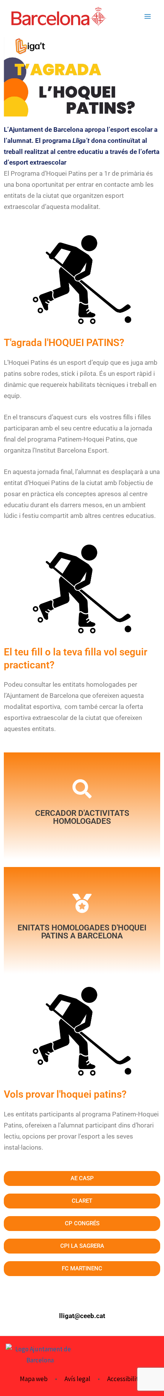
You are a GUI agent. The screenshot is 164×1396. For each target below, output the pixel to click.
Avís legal (77, 1379)
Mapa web (34, 1379)
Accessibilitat (125, 1379)
